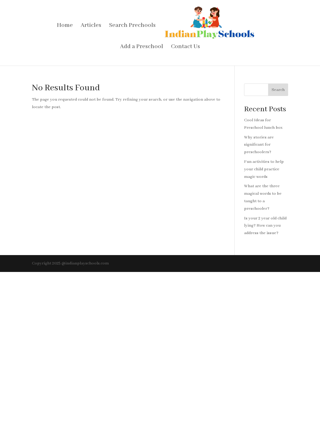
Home (65, 26)
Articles (91, 26)
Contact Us (185, 47)
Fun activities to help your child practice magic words (264, 169)
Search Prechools (132, 26)
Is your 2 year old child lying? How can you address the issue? (265, 226)
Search (278, 90)
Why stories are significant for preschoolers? (259, 145)
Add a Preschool (141, 47)
